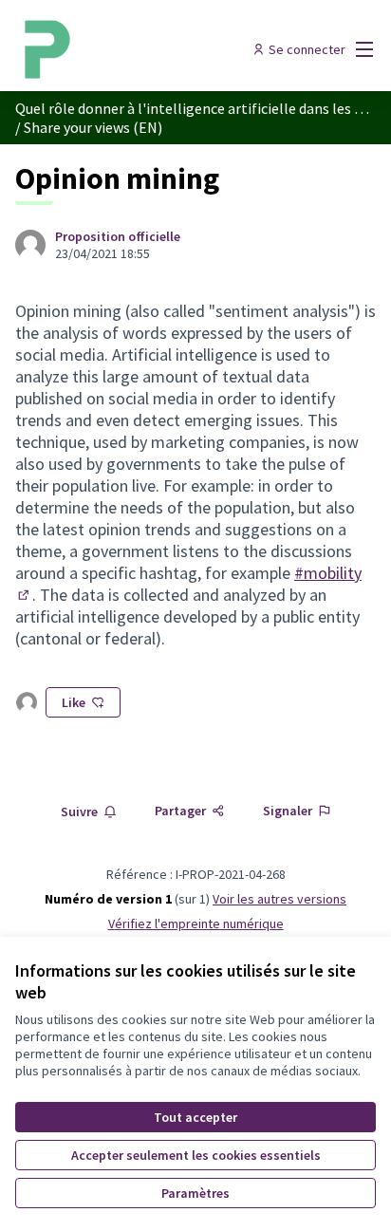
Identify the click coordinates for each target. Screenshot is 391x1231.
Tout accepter (195, 1117)
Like (73, 702)
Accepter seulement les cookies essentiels (196, 1155)
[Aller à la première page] (148, 49)
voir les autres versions (279, 898)
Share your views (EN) (93, 127)
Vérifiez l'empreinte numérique (196, 923)
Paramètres (195, 1193)
